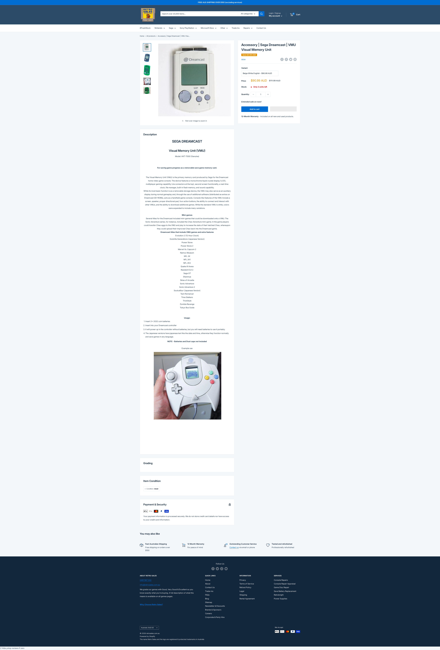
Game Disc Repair (281, 587)
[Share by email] (295, 59)
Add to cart (255, 109)
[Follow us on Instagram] (221, 568)
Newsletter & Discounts (215, 606)
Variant (244, 68)
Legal (241, 591)
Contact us (234, 547)
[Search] (261, 13)
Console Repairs (281, 580)
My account (274, 16)
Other (222, 28)
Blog (207, 598)
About (207, 584)
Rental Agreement (247, 598)
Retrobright (278, 595)
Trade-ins (209, 591)
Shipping (243, 595)
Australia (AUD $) (147, 628)
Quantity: (245, 94)
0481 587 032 (145, 580)
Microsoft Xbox (207, 28)
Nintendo (158, 28)
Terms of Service (246, 584)
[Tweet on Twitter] (290, 59)
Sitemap (208, 602)
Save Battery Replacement (285, 591)
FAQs (207, 595)
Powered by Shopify (147, 636)
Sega (171, 28)
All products (150, 36)
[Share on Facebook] (282, 59)
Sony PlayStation (187, 28)
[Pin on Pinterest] (286, 59)
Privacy (242, 580)
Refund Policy (245, 587)
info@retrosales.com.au (150, 585)
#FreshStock (145, 28)
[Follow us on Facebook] (213, 568)
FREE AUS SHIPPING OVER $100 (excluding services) (220, 2)
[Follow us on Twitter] (217, 568)
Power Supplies (280, 598)
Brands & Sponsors (213, 610)
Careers (208, 613)
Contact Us (261, 28)
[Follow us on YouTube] (226, 568)
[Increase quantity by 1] (268, 94)
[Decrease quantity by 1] (253, 94)
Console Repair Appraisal (285, 584)
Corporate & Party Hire (214, 617)
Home (142, 36)
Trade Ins (235, 28)
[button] (283, 108)
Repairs (246, 28)
